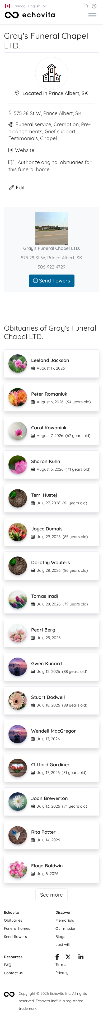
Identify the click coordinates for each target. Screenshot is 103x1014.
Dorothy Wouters (50, 562)
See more (51, 895)
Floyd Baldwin (47, 866)
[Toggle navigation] (92, 15)
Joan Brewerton (49, 798)
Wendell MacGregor (53, 731)
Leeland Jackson (50, 360)
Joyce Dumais (47, 529)
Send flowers (54, 280)
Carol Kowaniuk (49, 428)
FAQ (7, 964)
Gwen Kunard (46, 663)
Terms (60, 964)
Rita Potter (43, 832)
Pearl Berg (43, 630)
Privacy (61, 972)
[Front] (30, 15)
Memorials (64, 920)
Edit (20, 187)
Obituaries (13, 920)
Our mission (65, 928)
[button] (26, 6)
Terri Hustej (44, 495)
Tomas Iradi (44, 596)
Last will (62, 944)
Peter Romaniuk (49, 394)
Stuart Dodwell (48, 697)
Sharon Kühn (45, 461)
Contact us (13, 973)
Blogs (60, 936)
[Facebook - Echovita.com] (57, 957)
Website (24, 150)
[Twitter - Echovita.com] (68, 957)
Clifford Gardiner (50, 765)
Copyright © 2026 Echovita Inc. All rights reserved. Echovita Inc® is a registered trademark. (53, 1001)
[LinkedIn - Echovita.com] (80, 957)
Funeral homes (17, 928)
